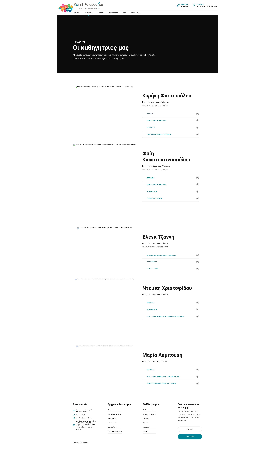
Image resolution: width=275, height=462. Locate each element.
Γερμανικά (146, 427)
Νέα (124, 13)
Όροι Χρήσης (112, 427)
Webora (85, 443)
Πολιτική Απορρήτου (115, 431)
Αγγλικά (145, 423)
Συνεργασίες (113, 13)
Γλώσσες (100, 13)
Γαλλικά (145, 431)
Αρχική (76, 13)
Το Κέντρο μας (147, 410)
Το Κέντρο (88, 13)
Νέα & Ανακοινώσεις (115, 414)
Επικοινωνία (135, 13)
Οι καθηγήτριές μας (149, 414)
